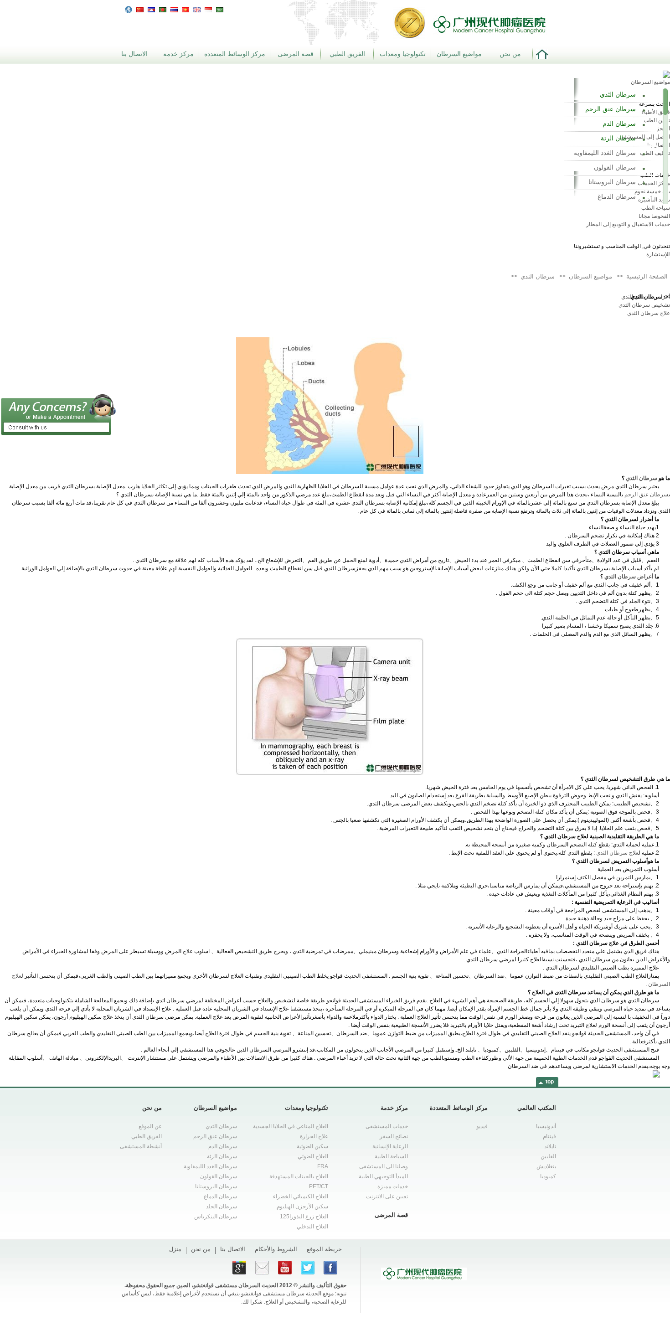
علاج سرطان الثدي (648, 313)
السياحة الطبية (391, 1156)
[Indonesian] (208, 9)
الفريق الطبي (347, 53)
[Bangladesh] (162, 9)
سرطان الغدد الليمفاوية (605, 152)
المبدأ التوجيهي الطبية (383, 1176)
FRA (322, 1166)
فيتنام (549, 1136)
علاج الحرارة (314, 1136)
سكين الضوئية (312, 1146)
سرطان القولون (615, 167)
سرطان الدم (619, 123)
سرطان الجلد (221, 1206)
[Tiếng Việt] (185, 9)
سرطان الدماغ (617, 196)
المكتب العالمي (536, 1107)
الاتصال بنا (134, 53)
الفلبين (548, 1156)
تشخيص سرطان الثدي (644, 305)
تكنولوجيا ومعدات (403, 53)
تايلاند (550, 1146)
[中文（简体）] (140, 9)
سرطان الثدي (618, 94)
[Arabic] (219, 9)
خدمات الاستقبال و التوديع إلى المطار (628, 224)
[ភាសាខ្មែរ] (151, 9)
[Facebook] (330, 1267)
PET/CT (318, 1186)
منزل (175, 1249)
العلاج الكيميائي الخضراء (300, 1196)
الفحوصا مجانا (654, 216)
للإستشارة (658, 254)
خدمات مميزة (392, 1186)
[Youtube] (285, 1267)
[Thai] (174, 9)
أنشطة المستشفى (141, 1146)
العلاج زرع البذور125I (304, 1216)
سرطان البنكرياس (215, 1216)
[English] (197, 9)
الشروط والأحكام (276, 1249)
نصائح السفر (394, 1136)
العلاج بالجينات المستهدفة (298, 1176)
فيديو (482, 1126)
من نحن (510, 53)
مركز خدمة (178, 53)
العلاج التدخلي (312, 1226)
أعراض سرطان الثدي (645, 297)
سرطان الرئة (618, 138)
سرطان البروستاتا (612, 182)
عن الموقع (150, 1126)
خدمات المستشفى (387, 1126)
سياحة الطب (655, 208)
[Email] (262, 1267)
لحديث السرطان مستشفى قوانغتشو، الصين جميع (220, 1285)
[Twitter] (307, 1267)
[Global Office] (128, 9)
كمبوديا (548, 1176)
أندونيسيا (546, 1126)
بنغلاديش (546, 1166)
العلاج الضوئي (313, 1156)
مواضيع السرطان (459, 53)
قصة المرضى (296, 53)
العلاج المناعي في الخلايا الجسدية (290, 1126)
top (550, 1081)
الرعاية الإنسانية (390, 1146)
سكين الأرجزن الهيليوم (302, 1206)
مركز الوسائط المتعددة (234, 53)
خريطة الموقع (324, 1249)
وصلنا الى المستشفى (383, 1166)
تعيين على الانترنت (387, 1196)
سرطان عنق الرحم (610, 109)
